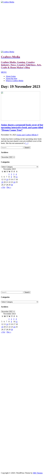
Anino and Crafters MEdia (27, 135)
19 (2, 182)
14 (7, 179)
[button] (4, 72)
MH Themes (38, 473)
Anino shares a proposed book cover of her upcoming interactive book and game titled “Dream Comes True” (22, 127)
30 (12, 185)
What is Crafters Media (14, 81)
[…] (26, 143)
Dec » (9, 187)
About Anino (11, 76)
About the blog (11, 78)
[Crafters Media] (7, 2)
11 (17, 177)
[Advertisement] (22, 26)
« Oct (3, 187)
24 (14, 182)
